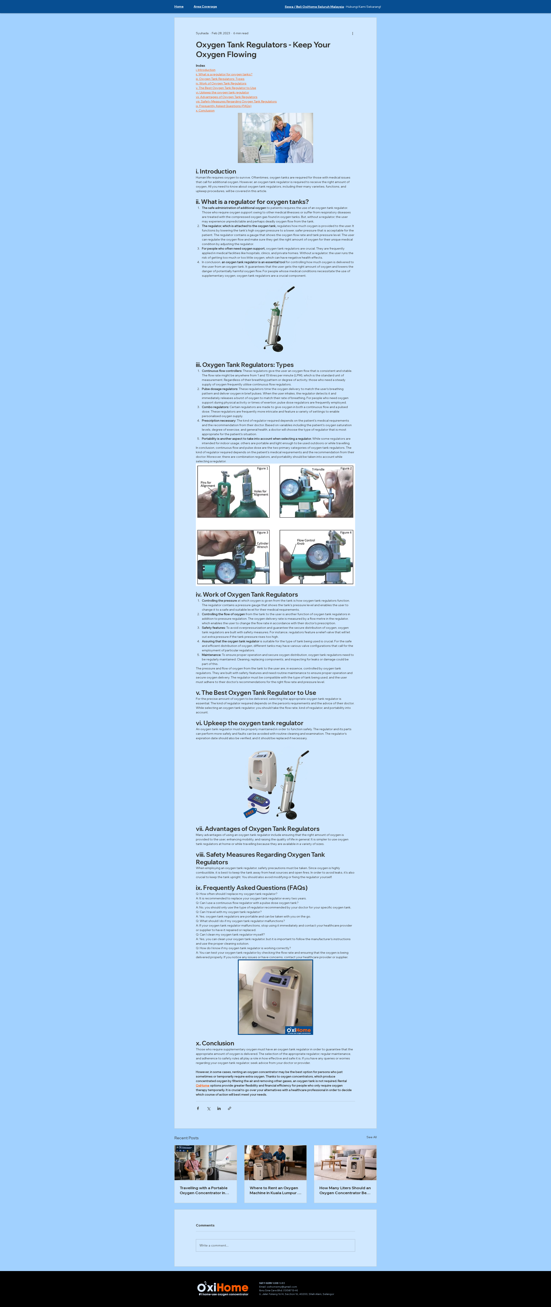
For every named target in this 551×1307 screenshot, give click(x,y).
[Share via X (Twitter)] (208, 1108)
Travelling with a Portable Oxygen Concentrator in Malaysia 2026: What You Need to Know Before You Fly (204, 1190)
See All (372, 1137)
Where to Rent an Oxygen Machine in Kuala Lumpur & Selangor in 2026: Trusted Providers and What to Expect (275, 1190)
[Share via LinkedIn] (219, 1108)
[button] (205, 6)
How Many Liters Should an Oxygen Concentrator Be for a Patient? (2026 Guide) (345, 1190)
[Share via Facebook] (198, 1108)
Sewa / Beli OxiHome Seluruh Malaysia (314, 7)
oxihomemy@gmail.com (282, 1286)
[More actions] (352, 33)
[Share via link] (230, 1108)
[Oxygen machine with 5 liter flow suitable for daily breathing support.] (276, 1162)
